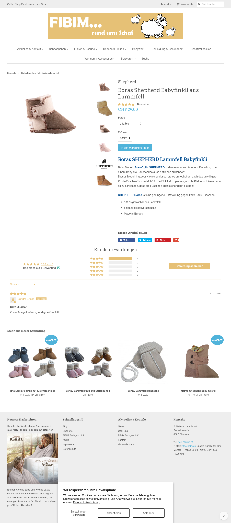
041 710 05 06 (185, 442)
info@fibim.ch (188, 446)
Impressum (68, 444)
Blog (65, 426)
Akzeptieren (114, 513)
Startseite (11, 72)
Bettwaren (127, 58)
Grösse (122, 132)
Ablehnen (149, 513)
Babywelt (138, 49)
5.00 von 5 (47, 264)
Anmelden (166, 4)
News (121, 426)
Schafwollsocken (201, 49)
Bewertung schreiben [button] (189, 266)
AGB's (66, 439)
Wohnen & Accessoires (99, 58)
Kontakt (122, 439)
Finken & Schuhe (85, 49)
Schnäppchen (57, 49)
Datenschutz (69, 448)
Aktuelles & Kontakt (29, 49)
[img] (18, 294)
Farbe (121, 117)
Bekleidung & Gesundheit (167, 49)
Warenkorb (187, 4)
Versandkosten (126, 444)
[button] (126, 104)
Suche (145, 58)
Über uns (68, 430)
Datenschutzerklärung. (86, 502)
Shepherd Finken (114, 49)
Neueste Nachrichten (22, 419)
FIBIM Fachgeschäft (73, 435)
